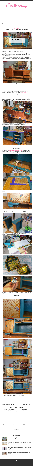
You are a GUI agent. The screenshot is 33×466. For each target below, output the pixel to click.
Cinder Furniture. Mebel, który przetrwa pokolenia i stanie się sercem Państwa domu (19, 443)
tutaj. (13, 98)
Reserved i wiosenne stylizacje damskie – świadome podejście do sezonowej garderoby (19, 448)
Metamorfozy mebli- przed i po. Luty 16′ (9, 409)
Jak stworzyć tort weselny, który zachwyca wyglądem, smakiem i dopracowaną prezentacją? (17, 438)
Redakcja (15, 30)
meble (14, 28)
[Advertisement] (16, 14)
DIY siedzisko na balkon (24, 409)
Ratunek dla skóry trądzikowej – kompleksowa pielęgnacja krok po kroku (19, 452)
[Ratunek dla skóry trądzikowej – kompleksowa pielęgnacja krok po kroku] (4, 453)
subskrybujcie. (24, 92)
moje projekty (17, 28)
